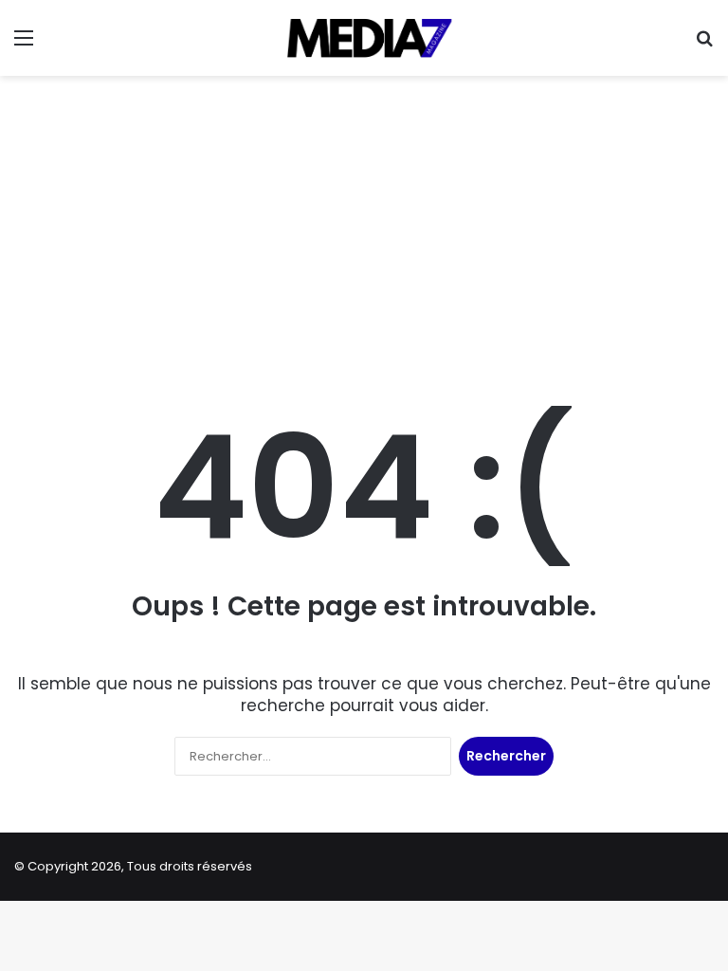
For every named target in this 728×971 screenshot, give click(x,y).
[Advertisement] (364, 227)
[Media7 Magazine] (364, 38)
